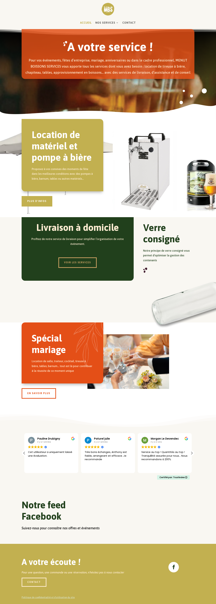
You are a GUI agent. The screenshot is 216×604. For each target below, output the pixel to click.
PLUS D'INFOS (37, 201)
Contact (129, 22)
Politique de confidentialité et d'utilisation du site (48, 597)
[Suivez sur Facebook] (173, 567)
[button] (191, 453)
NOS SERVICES (105, 22)
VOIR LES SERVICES (77, 262)
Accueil (86, 22)
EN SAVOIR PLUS (38, 393)
